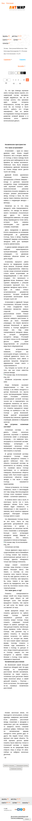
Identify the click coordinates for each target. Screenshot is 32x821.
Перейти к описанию (9, 765)
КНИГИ (5, 40)
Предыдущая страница (22, 765)
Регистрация (9, 3)
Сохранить (23, 59)
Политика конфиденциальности (19, 818)
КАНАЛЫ (5, 43)
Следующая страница (15, 768)
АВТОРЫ (14, 36)
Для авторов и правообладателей (19, 816)
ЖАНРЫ (5, 36)
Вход (3, 3)
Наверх (27, 819)
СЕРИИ (15, 40)
